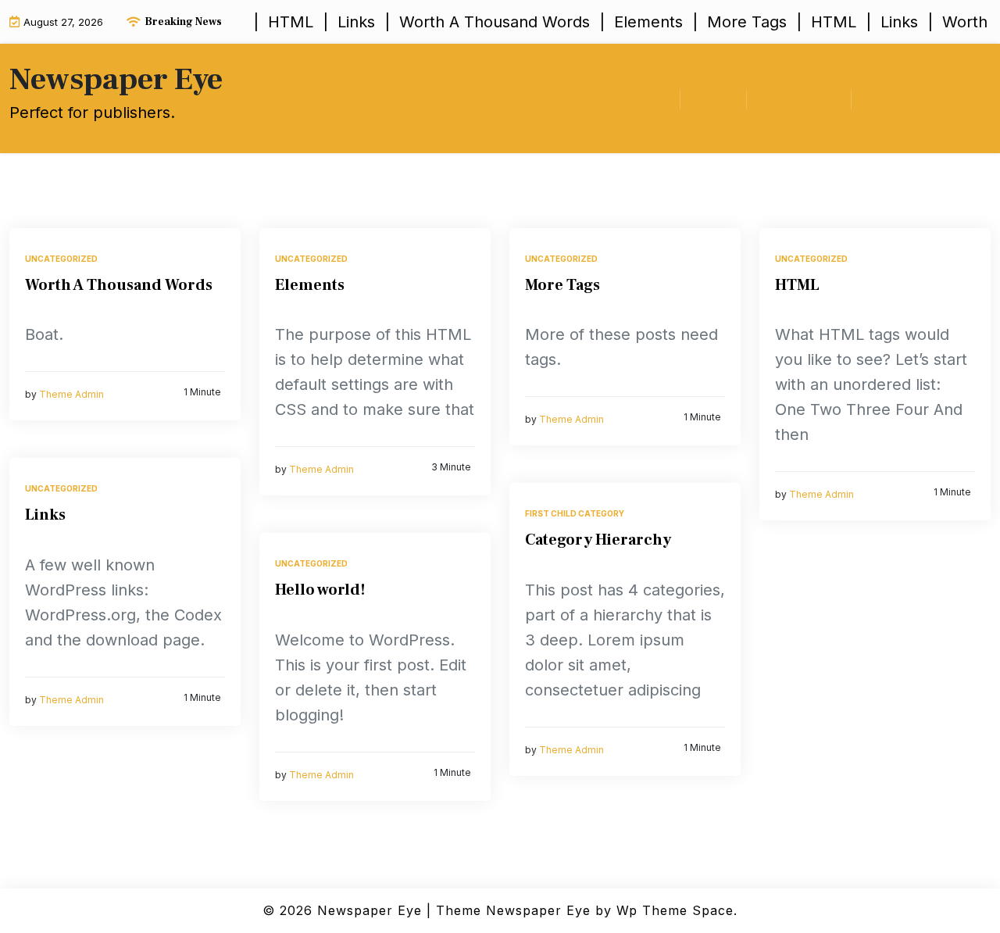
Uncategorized (61, 258)
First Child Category (574, 513)
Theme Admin (71, 394)
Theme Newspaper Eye (513, 910)
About (713, 98)
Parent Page (799, 98)
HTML (797, 285)
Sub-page (893, 98)
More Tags (562, 285)
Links (45, 515)
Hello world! (320, 590)
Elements (310, 285)
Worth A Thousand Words (118, 285)
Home (651, 98)
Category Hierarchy (598, 540)
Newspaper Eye (116, 79)
